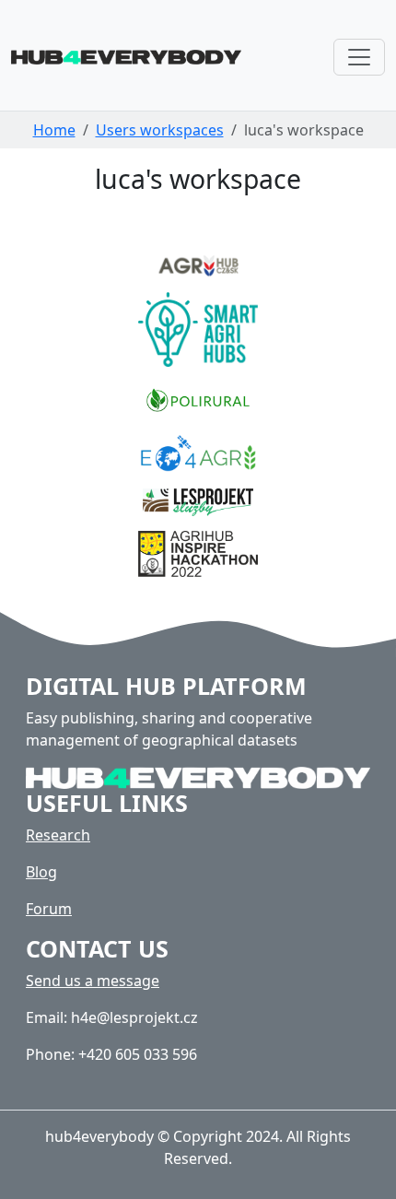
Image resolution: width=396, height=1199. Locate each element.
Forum (49, 909)
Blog (41, 872)
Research (58, 835)
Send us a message (92, 980)
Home (54, 130)
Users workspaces (160, 130)
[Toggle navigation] (359, 57)
